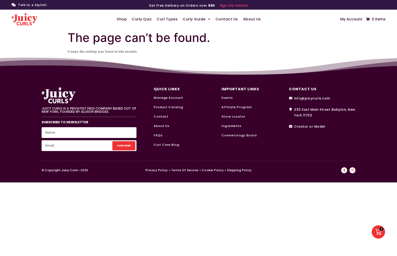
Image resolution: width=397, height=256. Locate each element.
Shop (122, 19)
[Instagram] (352, 170)
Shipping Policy (239, 170)
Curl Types (167, 19)
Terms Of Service (184, 170)
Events (227, 98)
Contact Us (227, 19)
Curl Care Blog (166, 145)
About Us (252, 19)
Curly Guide (194, 19)
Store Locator (233, 116)
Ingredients (231, 126)
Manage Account (168, 98)
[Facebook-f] (344, 170)
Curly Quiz (142, 19)
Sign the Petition (234, 5)
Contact (161, 116)
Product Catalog (168, 107)
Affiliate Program (236, 107)
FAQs (158, 135)
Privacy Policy (156, 170)
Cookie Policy (213, 170)
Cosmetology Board (239, 135)
